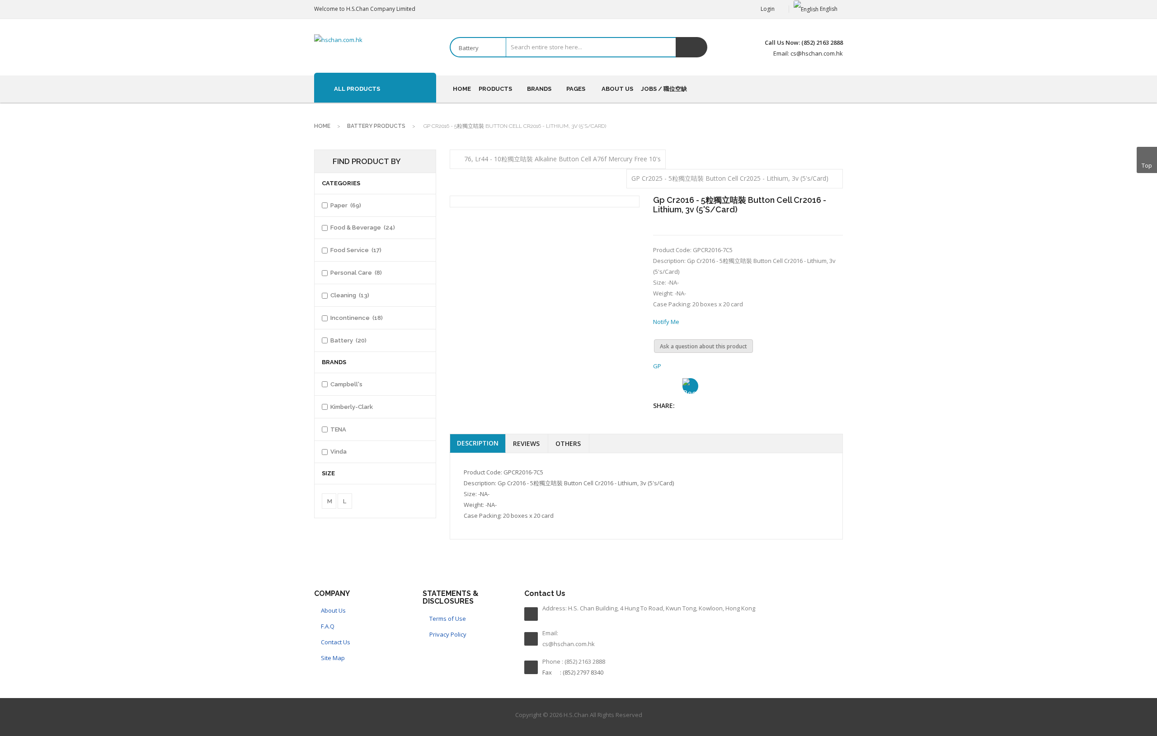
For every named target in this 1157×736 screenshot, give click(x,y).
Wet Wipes (477, 232)
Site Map (333, 658)
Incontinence (487, 261)
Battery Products (376, 126)
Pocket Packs (480, 205)
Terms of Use (447, 618)
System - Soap (753, 218)
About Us (333, 610)
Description (478, 443)
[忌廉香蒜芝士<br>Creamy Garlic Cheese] (910, 190)
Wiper (470, 245)
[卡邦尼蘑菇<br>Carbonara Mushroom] (911, 141)
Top (1147, 165)
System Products (485, 218)
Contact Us (335, 642)
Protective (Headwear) (673, 205)
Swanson (565, 205)
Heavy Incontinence (489, 295)
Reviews (526, 443)
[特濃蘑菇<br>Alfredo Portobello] (911, 239)
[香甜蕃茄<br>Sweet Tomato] (910, 338)
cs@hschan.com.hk (568, 644)
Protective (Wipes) (667, 218)
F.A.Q (327, 626)
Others (568, 443)
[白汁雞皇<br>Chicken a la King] (911, 289)
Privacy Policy (447, 634)
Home (322, 126)
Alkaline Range (573, 295)
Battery (568, 261)
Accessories (478, 282)
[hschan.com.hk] (338, 40)
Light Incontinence (487, 309)
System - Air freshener (764, 205)
